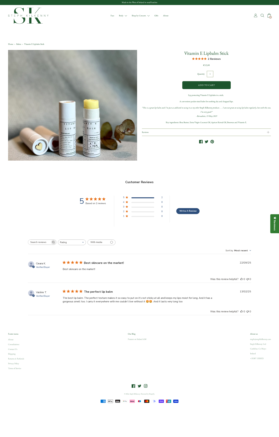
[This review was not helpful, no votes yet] (247, 279)
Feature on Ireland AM (137, 339)
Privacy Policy (13, 363)
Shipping (12, 353)
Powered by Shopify (147, 394)
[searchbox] (39, 242)
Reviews (145, 132)
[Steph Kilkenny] (201, 142)
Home (10, 44)
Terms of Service (14, 368)
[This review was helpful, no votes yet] (241, 279)
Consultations (13, 344)
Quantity (201, 73)
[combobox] (72, 242)
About (165, 15)
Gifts (156, 15)
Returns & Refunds (16, 358)
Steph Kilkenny (135, 394)
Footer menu (13, 333)
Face (112, 15)
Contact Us (12, 349)
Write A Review (188, 210)
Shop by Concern (139, 15)
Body (121, 15)
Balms (18, 44)
